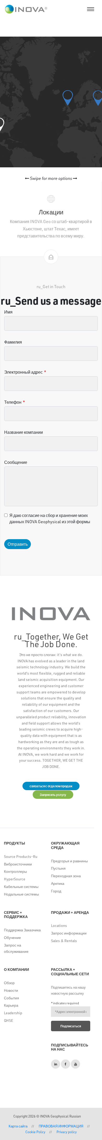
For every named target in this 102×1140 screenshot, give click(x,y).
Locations (59, 925)
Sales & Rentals (64, 940)
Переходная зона (66, 875)
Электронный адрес (23, 372)
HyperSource (14, 878)
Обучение (12, 937)
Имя (8, 312)
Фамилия (13, 342)
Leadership (13, 1012)
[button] (68, 98)
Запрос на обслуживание (16, 948)
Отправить (17, 544)
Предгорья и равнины (69, 860)
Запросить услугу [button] (53, 795)
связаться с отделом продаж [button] (51, 786)
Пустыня (58, 868)
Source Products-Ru (20, 856)
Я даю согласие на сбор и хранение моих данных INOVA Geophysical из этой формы (49, 518)
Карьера (11, 1005)
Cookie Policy (35, 1132)
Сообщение (15, 462)
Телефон (12, 402)
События (11, 997)
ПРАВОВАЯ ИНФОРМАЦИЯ (61, 1126)
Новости (11, 990)
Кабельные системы (21, 886)
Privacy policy (66, 1132)
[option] (51, 218)
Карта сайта (18, 1126)
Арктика (57, 883)
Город (56, 890)
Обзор (9, 982)
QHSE (8, 1020)
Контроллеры (15, 871)
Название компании (23, 432)
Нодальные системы (21, 894)
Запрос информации (69, 933)
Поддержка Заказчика (22, 929)
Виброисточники (18, 864)
